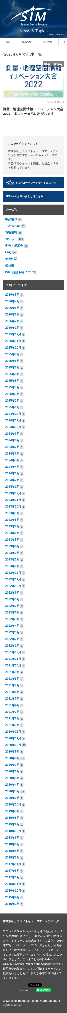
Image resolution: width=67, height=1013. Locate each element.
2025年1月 (12, 407)
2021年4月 (12, 705)
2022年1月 (12, 645)
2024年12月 (13, 413)
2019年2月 (12, 824)
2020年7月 (12, 764)
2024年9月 (12, 433)
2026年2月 (12, 321)
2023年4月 (12, 546)
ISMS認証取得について (20, 272)
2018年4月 (12, 850)
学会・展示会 (53, 64)
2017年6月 (12, 877)
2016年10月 (13, 890)
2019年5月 (12, 817)
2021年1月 (12, 725)
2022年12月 (13, 572)
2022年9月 (12, 592)
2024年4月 (12, 466)
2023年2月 (12, 559)
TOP (8, 41)
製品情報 (27, 41)
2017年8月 (12, 870)
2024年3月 (12, 473)
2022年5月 (12, 619)
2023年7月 (12, 526)
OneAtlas (13, 225)
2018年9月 (12, 837)
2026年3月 (12, 314)
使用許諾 (11, 258)
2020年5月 (12, 778)
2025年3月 (12, 393)
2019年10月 (13, 804)
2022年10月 (13, 586)
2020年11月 (13, 738)
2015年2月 (12, 903)
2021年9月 (12, 672)
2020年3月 (12, 791)
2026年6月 (12, 307)
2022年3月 (12, 632)
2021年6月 (12, 691)
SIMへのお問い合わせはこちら (24, 196)
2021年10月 (13, 665)
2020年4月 (12, 784)
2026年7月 (12, 301)
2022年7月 (12, 605)
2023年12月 (13, 493)
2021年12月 (13, 652)
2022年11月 (13, 579)
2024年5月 (12, 460)
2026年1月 (12, 327)
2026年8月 (12, 294)
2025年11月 (13, 341)
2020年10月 (13, 744)
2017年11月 (13, 864)
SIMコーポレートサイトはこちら (36, 182)
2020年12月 (13, 731)
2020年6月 (12, 771)
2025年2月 (12, 400)
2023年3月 (12, 552)
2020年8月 (12, 758)
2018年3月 (12, 857)
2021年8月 (12, 678)
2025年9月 (12, 354)
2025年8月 (12, 360)
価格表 (9, 265)
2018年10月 (13, 831)
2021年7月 (12, 685)
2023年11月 (13, 499)
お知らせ (11, 239)
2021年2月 (12, 718)
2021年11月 (13, 658)
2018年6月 (12, 844)
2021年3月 (12, 711)
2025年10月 (13, 347)
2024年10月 (13, 427)
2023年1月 (12, 566)
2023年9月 (12, 513)
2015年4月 (12, 897)
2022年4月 (12, 625)
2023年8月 (12, 519)
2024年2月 (12, 480)
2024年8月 (12, 440)
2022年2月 (12, 639)
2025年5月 (12, 380)
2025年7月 (12, 367)
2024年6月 (12, 453)
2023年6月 (12, 533)
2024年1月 (12, 486)
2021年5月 (12, 698)
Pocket (23, 990)
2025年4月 (12, 387)
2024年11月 (13, 420)
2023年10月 (13, 506)
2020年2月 (12, 797)
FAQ (8, 252)
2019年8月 (12, 811)
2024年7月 (12, 446)
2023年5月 (12, 539)
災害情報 (48, 41)
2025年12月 (13, 334)
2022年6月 (12, 612)
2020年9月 (12, 751)
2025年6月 (12, 374)
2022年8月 (12, 599)
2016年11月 (13, 884)
